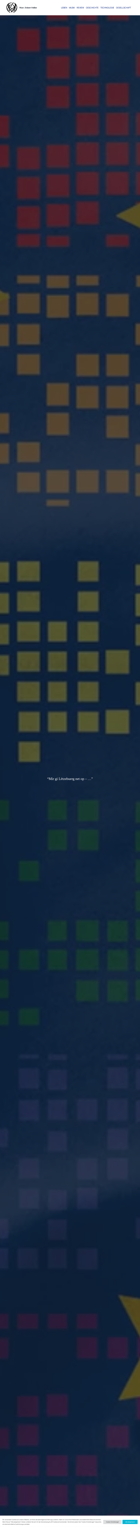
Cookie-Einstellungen (112, 1522)
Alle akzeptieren (130, 1522)
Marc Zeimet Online (28, 8)
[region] (70, 1521)
